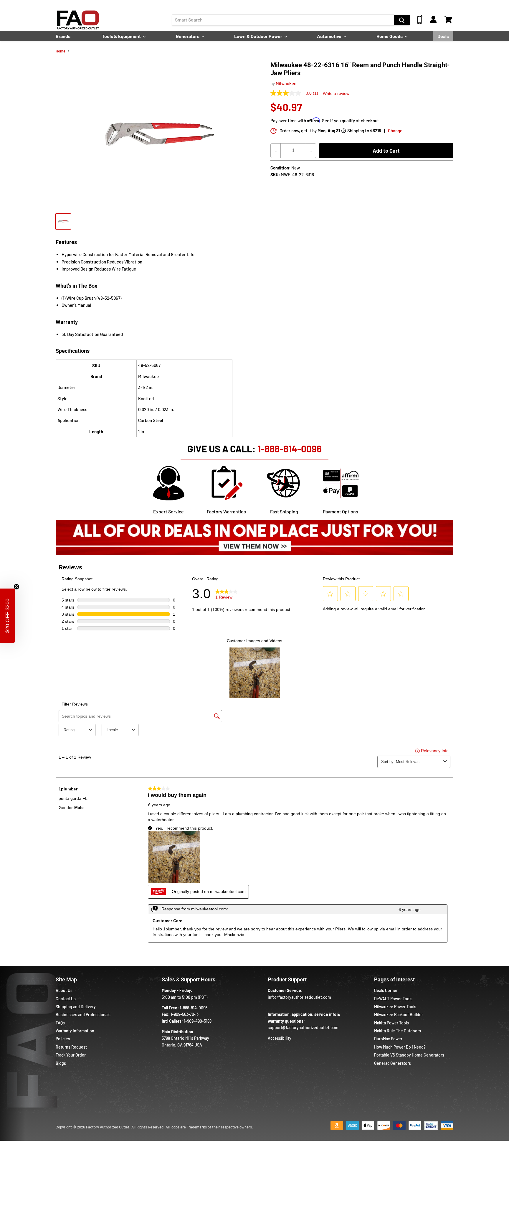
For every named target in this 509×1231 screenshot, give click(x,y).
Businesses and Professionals (83, 1014)
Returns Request (71, 1046)
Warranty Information (75, 1030)
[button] (7, 616)
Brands (63, 36)
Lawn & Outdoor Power (258, 36)
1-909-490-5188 (197, 1021)
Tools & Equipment (122, 36)
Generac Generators (392, 1063)
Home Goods (390, 36)
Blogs (61, 1063)
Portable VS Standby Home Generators (409, 1054)
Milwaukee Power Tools (395, 1006)
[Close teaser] (16, 587)
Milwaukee (286, 83)
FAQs (60, 1022)
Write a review (336, 93)
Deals (443, 36)
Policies (63, 1038)
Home (60, 51)
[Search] (402, 20)
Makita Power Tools (391, 1022)
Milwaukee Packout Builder (398, 1014)
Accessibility (279, 1038)
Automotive (329, 36)
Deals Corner (386, 990)
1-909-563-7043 (185, 1014)
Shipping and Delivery (76, 1006)
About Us (64, 990)
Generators (188, 36)
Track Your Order (71, 1054)
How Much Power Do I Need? (400, 1046)
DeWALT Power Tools (393, 998)
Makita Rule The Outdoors (397, 1030)
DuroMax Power (388, 1038)
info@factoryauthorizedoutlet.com (299, 997)
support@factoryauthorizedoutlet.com (303, 1027)
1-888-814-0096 (289, 448)
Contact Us (66, 998)
